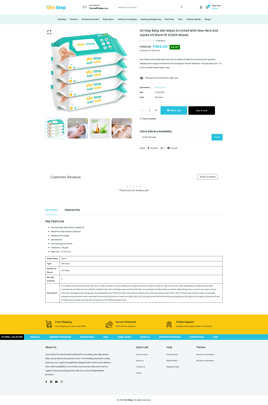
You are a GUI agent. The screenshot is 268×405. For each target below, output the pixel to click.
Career (139, 373)
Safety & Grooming (127, 19)
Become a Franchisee (205, 354)
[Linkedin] (51, 382)
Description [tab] (51, 210)
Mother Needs (194, 19)
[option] (88, 72)
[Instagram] (61, 382)
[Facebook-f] (46, 382)
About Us (140, 360)
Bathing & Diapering (151, 19)
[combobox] (150, 7)
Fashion (74, 19)
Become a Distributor (205, 360)
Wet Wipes (159, 97)
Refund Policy (172, 360)
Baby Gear (108, 19)
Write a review (208, 176)
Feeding (62, 19)
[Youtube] (56, 382)
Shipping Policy (172, 366)
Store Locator (142, 354)
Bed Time (169, 19)
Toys (180, 19)
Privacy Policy (172, 354)
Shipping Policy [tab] (72, 210)
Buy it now (201, 110)
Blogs (207, 19)
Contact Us (140, 366)
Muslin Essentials (90, 19)
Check (217, 137)
